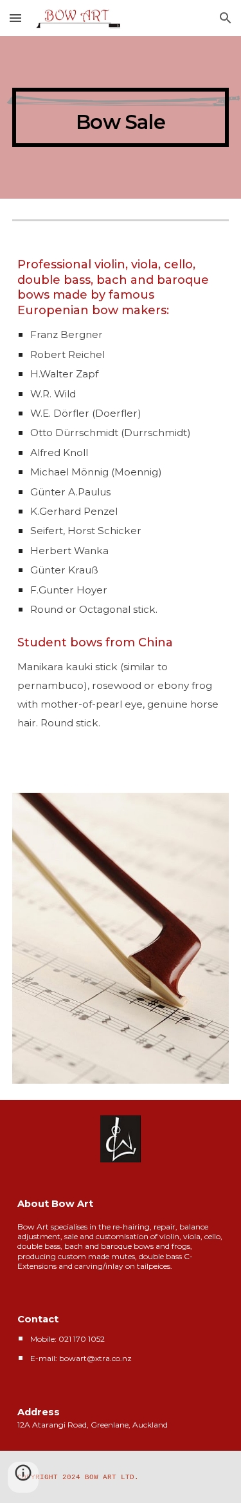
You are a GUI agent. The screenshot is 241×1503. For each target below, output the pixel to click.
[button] (15, 17)
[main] (120, 117)
